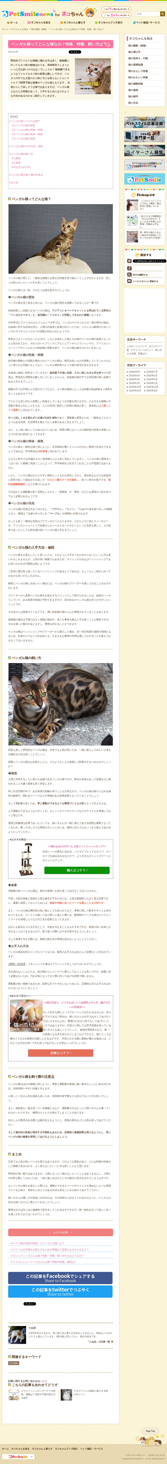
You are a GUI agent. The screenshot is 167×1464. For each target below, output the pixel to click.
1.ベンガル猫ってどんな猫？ (24, 121)
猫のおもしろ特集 (138, 71)
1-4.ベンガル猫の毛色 (23, 138)
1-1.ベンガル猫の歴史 (23, 125)
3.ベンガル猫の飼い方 (21, 153)
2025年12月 (135, 386)
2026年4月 (134, 379)
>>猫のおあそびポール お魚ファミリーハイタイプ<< (77, 846)
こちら (43, 1381)
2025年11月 (152, 386)
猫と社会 (133, 102)
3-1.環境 (16, 158)
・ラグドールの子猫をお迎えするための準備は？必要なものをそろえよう (48, 1249)
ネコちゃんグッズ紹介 (66, 1448)
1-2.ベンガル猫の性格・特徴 (27, 129)
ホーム (5, 29)
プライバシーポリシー (142, 350)
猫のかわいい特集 (138, 77)
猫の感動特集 (135, 83)
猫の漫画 (133, 90)
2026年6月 (134, 375)
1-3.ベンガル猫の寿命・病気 (27, 134)
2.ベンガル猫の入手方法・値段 (26, 146)
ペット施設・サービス (91, 1448)
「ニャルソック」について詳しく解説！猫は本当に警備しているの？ (150, 204)
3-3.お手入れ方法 (21, 167)
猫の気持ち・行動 (138, 58)
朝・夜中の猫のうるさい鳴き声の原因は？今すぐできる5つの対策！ (151, 235)
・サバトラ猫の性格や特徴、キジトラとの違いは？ (36, 1243)
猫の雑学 (133, 96)
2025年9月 (152, 390)
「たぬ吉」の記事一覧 (98, 1341)
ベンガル (14, 1363)
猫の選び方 (134, 52)
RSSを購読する (140, 275)
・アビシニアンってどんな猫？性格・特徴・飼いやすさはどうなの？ (46, 1255)
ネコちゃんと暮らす (42, 1448)
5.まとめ (13, 182)
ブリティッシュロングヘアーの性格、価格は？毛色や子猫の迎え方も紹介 (38, 1394)
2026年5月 (152, 375)
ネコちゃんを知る (19, 29)
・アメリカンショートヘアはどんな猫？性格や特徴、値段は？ (42, 1262)
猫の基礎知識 (135, 64)
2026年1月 (152, 383)
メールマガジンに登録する (145, 281)
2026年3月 (152, 379)
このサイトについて (137, 346)
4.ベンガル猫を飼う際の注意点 (26, 174)
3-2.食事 (16, 162)
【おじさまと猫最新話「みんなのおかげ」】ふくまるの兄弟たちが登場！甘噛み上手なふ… (150, 221)
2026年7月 (152, 371)
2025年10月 (135, 390)
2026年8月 (134, 371)
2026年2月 (134, 383)
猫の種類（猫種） (39, 29)
